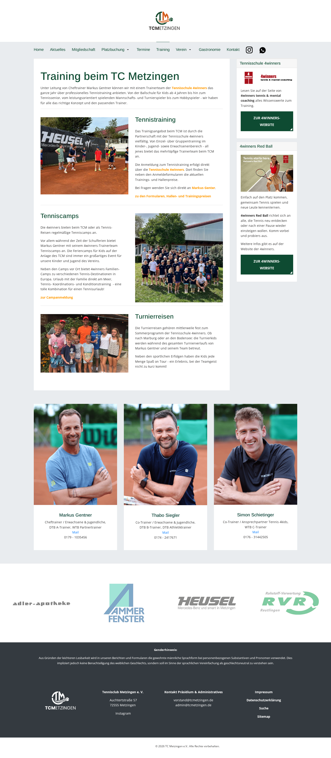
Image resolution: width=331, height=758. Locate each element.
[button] (116, 49)
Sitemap (263, 716)
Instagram (123, 713)
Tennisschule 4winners (189, 88)
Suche (263, 708)
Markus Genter (203, 188)
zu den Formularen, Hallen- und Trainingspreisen (173, 196)
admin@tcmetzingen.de (193, 705)
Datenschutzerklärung (264, 700)
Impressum (264, 692)
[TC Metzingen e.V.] (164, 20)
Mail (75, 532)
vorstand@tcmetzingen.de (193, 700)
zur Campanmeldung (57, 297)
